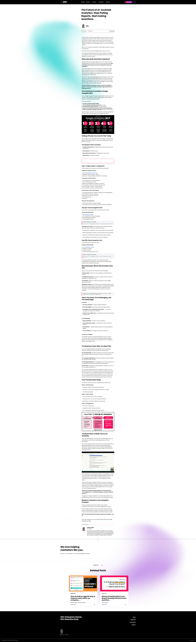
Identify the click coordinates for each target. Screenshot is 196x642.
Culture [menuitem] (134, 624)
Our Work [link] (88, 2)
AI (102, 565)
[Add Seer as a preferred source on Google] (112, 31)
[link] (63, 2)
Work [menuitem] (134, 617)
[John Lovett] (83, 26)
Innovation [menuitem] (133, 622)
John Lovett (87, 26)
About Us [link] (108, 2)
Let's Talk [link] (129, 2)
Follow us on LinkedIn (65, 634)
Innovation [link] (101, 2)
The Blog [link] (83, 2)
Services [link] (94, 2)
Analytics (90, 31)
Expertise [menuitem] (133, 619)
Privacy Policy (192, 640)
